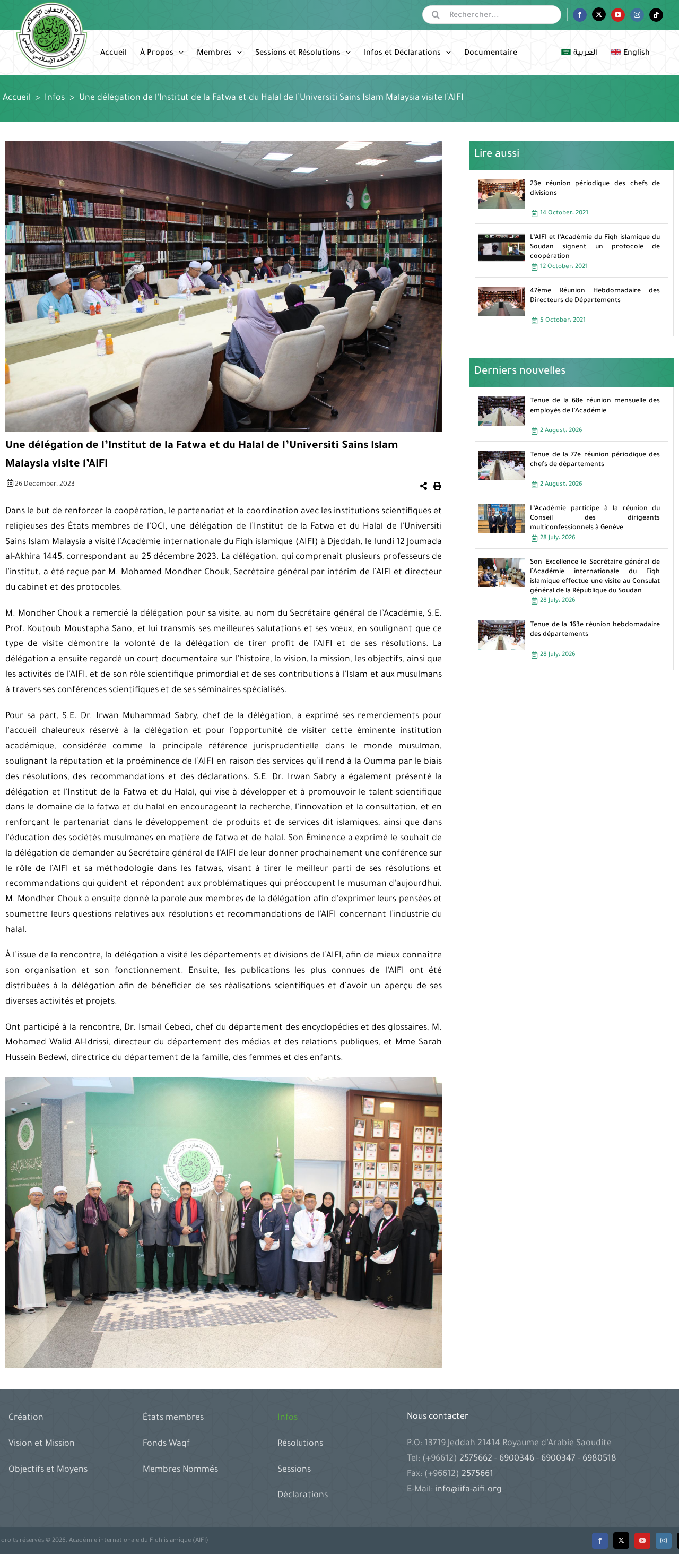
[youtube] (642, 1541)
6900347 (558, 1459)
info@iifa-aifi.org (468, 1490)
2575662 (476, 1459)
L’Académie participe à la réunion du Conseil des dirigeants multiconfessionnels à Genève (595, 518)
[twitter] (621, 1540)
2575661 (477, 1474)
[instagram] (664, 1541)
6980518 (598, 1459)
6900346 (516, 1459)
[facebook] (600, 1541)
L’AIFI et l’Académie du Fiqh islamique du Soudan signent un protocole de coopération (595, 247)
